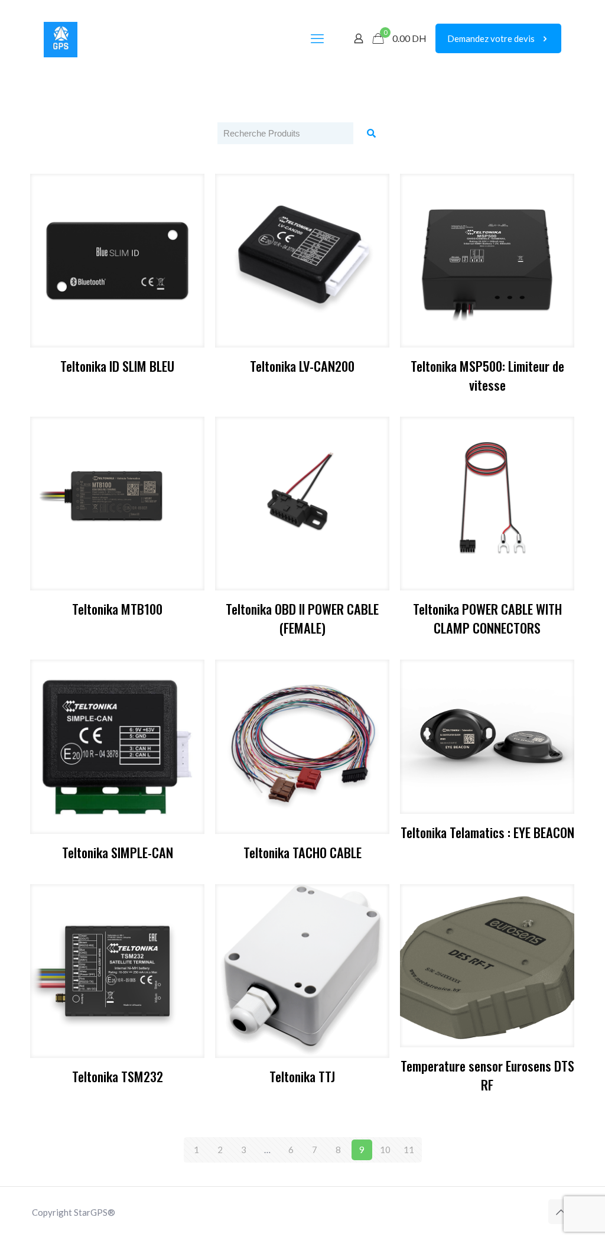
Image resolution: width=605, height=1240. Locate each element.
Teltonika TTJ (302, 1076)
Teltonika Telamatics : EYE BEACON (487, 832)
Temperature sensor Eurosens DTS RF (487, 1075)
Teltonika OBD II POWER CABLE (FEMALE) (302, 618)
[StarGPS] (60, 38)
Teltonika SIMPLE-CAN (117, 852)
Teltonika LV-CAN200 (302, 365)
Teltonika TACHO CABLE (302, 852)
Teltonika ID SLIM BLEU (117, 365)
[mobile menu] (317, 38)
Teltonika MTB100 (117, 608)
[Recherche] (371, 133)
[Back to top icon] (560, 1211)
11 (409, 1149)
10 (385, 1149)
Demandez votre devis (491, 38)
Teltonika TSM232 (117, 1076)
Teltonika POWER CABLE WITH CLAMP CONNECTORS (487, 618)
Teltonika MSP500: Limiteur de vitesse (487, 375)
